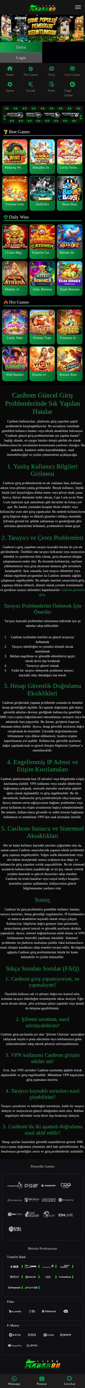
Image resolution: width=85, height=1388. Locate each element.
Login (21, 57)
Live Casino (72, 74)
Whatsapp (14, 1384)
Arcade (30, 90)
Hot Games (31, 74)
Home (10, 74)
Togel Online (68, 93)
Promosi (42, 1384)
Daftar (21, 47)
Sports (10, 90)
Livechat (69, 1384)
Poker (52, 90)
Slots (51, 74)
